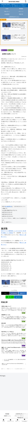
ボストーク (5, 50)
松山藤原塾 (11, 50)
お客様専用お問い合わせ (20, 413)
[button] (25, 263)
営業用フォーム (7, 415)
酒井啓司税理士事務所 (14, 1)
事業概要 (7, 413)
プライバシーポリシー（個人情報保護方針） (21, 416)
